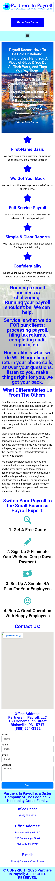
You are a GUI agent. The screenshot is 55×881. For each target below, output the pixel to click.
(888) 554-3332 (27, 815)
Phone (5, 745)
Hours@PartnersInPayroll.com (27, 861)
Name (5, 734)
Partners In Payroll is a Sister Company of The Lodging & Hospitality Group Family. (27, 797)
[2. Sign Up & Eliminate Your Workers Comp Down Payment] (27, 542)
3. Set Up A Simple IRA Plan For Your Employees (27, 586)
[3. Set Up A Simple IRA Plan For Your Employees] (27, 574)
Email (5, 755)
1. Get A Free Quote (27, 529)
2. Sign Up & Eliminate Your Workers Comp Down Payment (27, 556)
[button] (27, 35)
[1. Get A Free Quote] (27, 520)
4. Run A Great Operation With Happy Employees (27, 613)
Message (6, 765)
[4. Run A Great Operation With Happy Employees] (27, 601)
